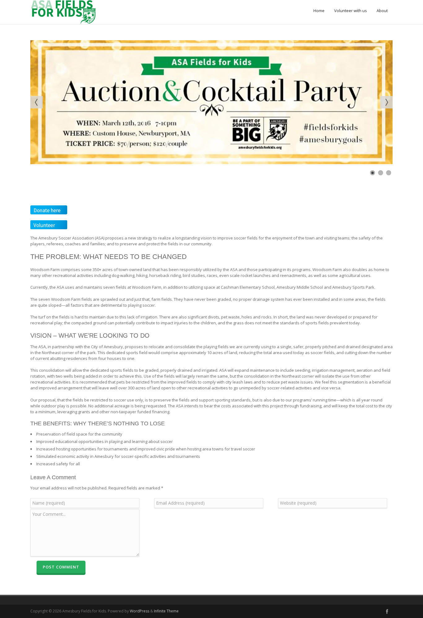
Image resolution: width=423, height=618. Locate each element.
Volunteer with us (350, 10)
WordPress (139, 611)
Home (319, 10)
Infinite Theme (166, 611)
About (382, 10)
